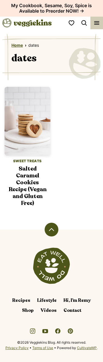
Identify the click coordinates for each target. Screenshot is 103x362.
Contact (72, 310)
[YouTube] (45, 331)
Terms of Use (42, 348)
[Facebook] (58, 331)
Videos (49, 310)
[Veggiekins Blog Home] (27, 23)
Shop (28, 310)
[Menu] (96, 23)
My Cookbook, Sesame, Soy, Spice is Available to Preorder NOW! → (51, 8)
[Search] (84, 23)
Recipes (21, 300)
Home (17, 45)
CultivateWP (87, 348)
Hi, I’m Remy (77, 300)
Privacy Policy (17, 348)
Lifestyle (47, 300)
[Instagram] (32, 331)
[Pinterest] (70, 331)
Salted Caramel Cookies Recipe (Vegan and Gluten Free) (28, 186)
